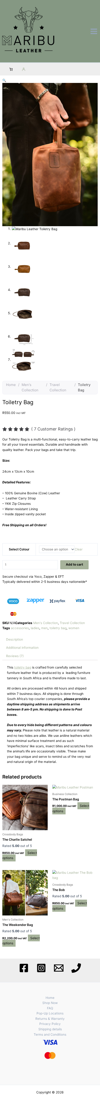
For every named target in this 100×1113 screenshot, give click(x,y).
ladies (35, 628)
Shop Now (50, 1003)
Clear (79, 549)
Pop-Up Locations (50, 1013)
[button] (4, 80)
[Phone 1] (76, 968)
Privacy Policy (50, 1024)
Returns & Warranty (50, 1019)
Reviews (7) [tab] (15, 656)
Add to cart (74, 564)
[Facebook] (24, 968)
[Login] (23, 69)
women (73, 628)
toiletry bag (58, 628)
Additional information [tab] (22, 647)
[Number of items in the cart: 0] (11, 69)
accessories (20, 628)
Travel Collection (58, 387)
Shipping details (50, 1029)
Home (11, 384)
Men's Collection (30, 387)
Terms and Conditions (50, 1034)
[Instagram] (41, 968)
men (44, 628)
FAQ (50, 1008)
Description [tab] (14, 639)
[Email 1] (58, 968)
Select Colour (19, 549)
